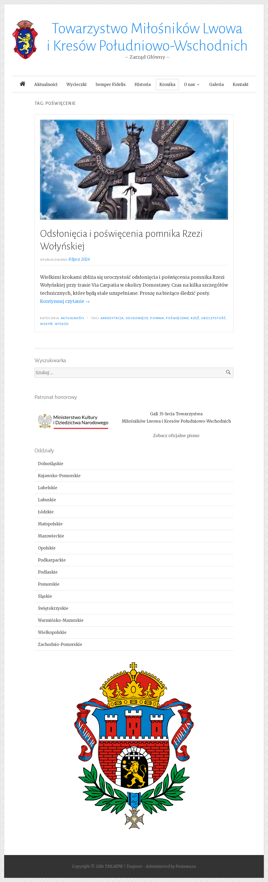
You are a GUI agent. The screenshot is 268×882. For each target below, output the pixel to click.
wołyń (46, 324)
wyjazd (62, 324)
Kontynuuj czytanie (65, 301)
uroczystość (213, 318)
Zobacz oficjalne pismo (176, 435)
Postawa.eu (186, 866)
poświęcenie (177, 318)
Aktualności (46, 84)
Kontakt (241, 84)
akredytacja (112, 318)
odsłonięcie (137, 318)
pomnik (157, 318)
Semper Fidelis (111, 84)
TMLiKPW (114, 866)
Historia (143, 84)
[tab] (134, 464)
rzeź (195, 318)
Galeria (216, 84)
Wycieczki (76, 84)
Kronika (167, 84)
